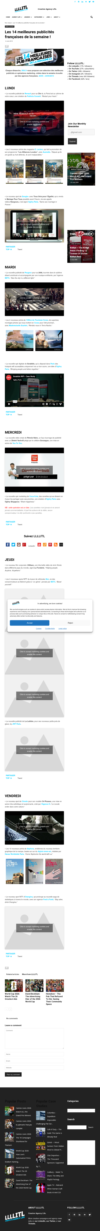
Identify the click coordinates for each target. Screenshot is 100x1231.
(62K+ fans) (79, 79)
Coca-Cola (33, 496)
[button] (91, 17)
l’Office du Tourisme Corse (37, 320)
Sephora (30, 848)
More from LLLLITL (30, 974)
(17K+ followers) (80, 66)
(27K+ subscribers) (81, 68)
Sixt (47, 579)
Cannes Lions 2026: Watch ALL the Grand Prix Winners (23, 1112)
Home (8, 17)
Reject (70, 623)
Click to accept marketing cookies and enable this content (34, 123)
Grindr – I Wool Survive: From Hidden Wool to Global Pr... (55, 1146)
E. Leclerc (39, 149)
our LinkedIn (40, 1221)
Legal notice (63, 628)
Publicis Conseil (34, 96)
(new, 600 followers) (82, 76)
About (56, 17)
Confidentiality (50, 628)
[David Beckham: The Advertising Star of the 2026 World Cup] (34, 985)
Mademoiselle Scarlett (18, 325)
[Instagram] (78, 1)
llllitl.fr (24, 70)
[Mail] (86, 1)
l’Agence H (45, 804)
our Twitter (50, 1221)
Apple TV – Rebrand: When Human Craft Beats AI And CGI (55, 1189)
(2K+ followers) (80, 73)
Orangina (29, 896)
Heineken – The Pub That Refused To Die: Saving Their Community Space (54, 999)
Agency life (16, 17)
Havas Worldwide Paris (14, 854)
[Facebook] (75, 1)
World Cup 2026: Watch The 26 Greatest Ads (12, 996)
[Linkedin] (82, 1)
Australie (46, 152)
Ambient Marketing (78, 169)
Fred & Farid (48, 899)
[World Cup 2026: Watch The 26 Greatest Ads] (14, 985)
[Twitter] (89, 1)
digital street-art (44, 851)
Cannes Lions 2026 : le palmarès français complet (81, 176)
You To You (17, 443)
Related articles (12, 974)
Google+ (25, 196)
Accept (29, 623)
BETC (7, 278)
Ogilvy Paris (33, 202)
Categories (38, 17)
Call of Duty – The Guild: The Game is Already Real (54, 1133)
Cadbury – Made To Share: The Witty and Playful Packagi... (55, 1176)
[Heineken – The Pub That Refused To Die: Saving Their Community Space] (55, 985)
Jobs (48, 17)
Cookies (38, 628)
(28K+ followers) (79, 71)
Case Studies (76, 244)
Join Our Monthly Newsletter (77, 125)
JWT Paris (16, 724)
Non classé (8, 23)
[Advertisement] (83, 43)
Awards (27, 17)
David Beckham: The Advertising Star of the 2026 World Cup (24, 1184)
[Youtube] (93, 1)
